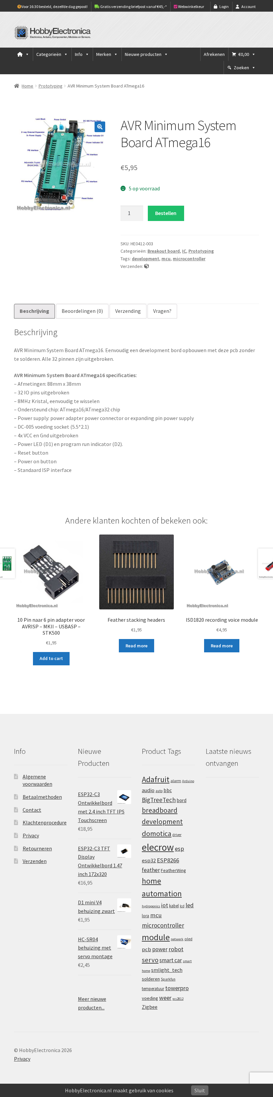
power (159, 949)
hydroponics (151, 906)
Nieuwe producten (143, 54)
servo (150, 960)
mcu (165, 259)
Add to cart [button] (51, 658)
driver (176, 834)
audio (148, 790)
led (189, 905)
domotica (156, 833)
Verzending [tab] (128, 311)
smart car (170, 960)
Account (248, 6)
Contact (32, 809)
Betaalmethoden (42, 796)
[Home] (23, 54)
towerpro (177, 988)
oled (188, 938)
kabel (174, 905)
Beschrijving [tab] (34, 311)
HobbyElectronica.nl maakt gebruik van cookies (119, 1090)
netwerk (177, 939)
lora (145, 915)
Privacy (31, 835)
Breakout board (163, 251)
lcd (182, 906)
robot (175, 949)
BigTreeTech (159, 800)
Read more (136, 646)
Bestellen (165, 213)
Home (27, 86)
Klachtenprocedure (45, 822)
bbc (167, 790)
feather (151, 870)
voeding (150, 998)
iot (164, 905)
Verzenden (35, 861)
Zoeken (241, 68)
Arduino (188, 781)
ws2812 (177, 998)
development (145, 259)
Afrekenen (214, 54)
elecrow (158, 847)
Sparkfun (168, 979)
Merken (103, 54)
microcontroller (189, 259)
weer (165, 997)
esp (179, 848)
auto (158, 790)
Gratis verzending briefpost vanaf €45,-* (133, 6)
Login (224, 6)
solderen (151, 979)
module (156, 937)
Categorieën (48, 54)
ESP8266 (168, 860)
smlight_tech (166, 970)
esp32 (149, 860)
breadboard (159, 810)
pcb (146, 949)
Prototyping (51, 86)
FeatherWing (173, 870)
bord (181, 800)
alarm (175, 780)
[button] (100, 126)
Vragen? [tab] (162, 311)
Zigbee (149, 1007)
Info (79, 54)
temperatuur (153, 988)
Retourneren (37, 848)
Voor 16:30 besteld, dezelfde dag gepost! (54, 6)
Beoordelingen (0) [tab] (82, 311)
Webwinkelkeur (190, 6)
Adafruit (155, 779)
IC (184, 251)
